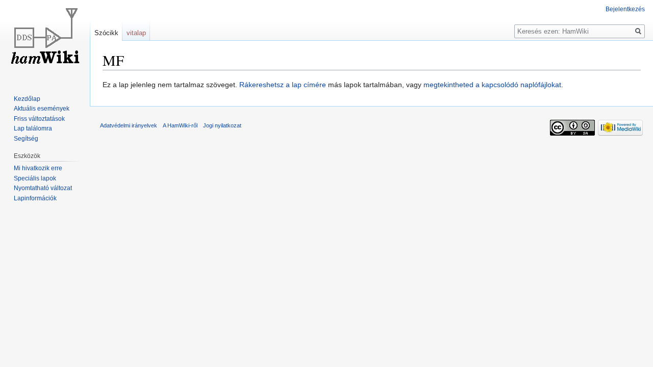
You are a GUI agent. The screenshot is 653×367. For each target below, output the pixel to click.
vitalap (136, 33)
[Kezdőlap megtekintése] (45, 41)
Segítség (26, 138)
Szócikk (106, 33)
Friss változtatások (39, 118)
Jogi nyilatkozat (222, 125)
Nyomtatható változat (43, 188)
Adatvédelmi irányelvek (128, 125)
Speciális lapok (35, 178)
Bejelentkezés (625, 9)
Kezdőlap (27, 98)
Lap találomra (33, 128)
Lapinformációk (35, 198)
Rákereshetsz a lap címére (282, 85)
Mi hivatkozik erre (38, 168)
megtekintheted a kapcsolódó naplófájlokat (492, 85)
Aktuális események (41, 108)
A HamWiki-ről (180, 125)
